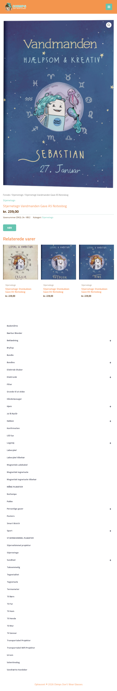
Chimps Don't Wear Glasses (54, 7)
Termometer (13, 589)
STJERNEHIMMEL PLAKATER (20, 537)
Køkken (59, 420)
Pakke (10, 501)
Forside (6, 195)
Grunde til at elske (16, 391)
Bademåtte (12, 325)
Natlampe (12, 494)
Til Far (10, 603)
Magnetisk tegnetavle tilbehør (22, 479)
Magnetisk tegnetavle (17, 472)
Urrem (10, 655)
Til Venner (12, 633)
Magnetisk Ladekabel (17, 464)
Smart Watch (13, 523)
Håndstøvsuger (14, 398)
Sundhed (59, 559)
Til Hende (11, 618)
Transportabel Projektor (19, 640)
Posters (10, 516)
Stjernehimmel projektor (19, 545)
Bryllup (10, 347)
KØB (9, 228)
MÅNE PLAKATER (15, 486)
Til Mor (10, 625)
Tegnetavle (12, 581)
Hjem (59, 406)
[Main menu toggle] (109, 7)
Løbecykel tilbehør (16, 457)
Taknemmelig (13, 567)
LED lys (10, 435)
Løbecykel (12, 450)
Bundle (10, 355)
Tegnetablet (13, 574)
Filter (9, 384)
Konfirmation (13, 428)
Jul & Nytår (12, 413)
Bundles (59, 362)
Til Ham (10, 611)
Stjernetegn (13, 552)
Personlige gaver (59, 508)
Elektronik (59, 377)
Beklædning (59, 340)
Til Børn (10, 596)
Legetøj (59, 442)
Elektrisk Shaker (15, 369)
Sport (59, 530)
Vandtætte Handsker (17, 669)
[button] (109, 25)
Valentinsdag (13, 662)
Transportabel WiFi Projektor (21, 647)
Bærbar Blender (14, 333)
